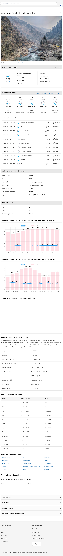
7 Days (37, 93)
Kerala (4, 466)
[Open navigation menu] (61, 5)
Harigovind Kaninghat (11, 63)
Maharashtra (6, 458)
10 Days (44, 93)
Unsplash (20, 63)
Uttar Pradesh (27, 463)
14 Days (51, 93)
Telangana (47, 458)
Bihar (24, 469)
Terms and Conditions (38, 538)
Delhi (24, 458)
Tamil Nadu (5, 463)
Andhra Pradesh (48, 466)
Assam (4, 469)
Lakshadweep (47, 463)
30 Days (58, 93)
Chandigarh (47, 469)
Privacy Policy (36, 532)
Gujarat (46, 460)
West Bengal (26, 460)
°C (7, 82)
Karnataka (5, 460)
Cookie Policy (36, 535)
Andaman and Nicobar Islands (31, 466)
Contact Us (35, 529)
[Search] (55, 3)
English (36, 543)
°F (9, 82)
